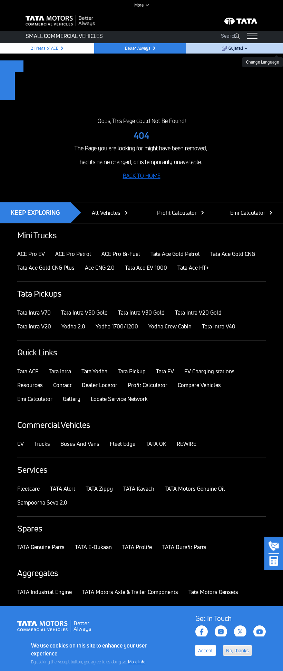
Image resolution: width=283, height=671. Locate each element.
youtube (259, 631)
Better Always (137, 48)
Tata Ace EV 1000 (146, 267)
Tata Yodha (94, 371)
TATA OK (156, 444)
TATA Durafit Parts (184, 547)
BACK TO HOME (141, 176)
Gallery (71, 399)
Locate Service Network (119, 399)
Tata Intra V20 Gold (198, 312)
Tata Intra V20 (34, 326)
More (139, 5)
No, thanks (237, 650)
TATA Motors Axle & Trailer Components (130, 592)
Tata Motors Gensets (213, 592)
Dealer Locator (99, 385)
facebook (201, 631)
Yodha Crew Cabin (170, 326)
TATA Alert (62, 488)
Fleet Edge (122, 444)
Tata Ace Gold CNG (232, 254)
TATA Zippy (99, 488)
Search (229, 35)
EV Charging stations (209, 371)
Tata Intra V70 (34, 312)
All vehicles (106, 213)
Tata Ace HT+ (193, 267)
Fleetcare (28, 488)
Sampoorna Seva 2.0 (42, 502)
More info (136, 662)
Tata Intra (60, 371)
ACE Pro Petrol (73, 254)
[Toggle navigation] (252, 36)
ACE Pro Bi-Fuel (120, 254)
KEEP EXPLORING (35, 212)
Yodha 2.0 (73, 326)
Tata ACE (27, 371)
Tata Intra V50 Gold (84, 312)
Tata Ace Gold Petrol (175, 254)
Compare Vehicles (199, 385)
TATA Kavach (138, 488)
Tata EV (165, 371)
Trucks (42, 444)
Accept (205, 650)
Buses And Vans (79, 444)
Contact (62, 385)
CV (20, 444)
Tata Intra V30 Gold (141, 312)
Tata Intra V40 (218, 326)
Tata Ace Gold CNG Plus (46, 267)
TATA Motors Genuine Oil (195, 488)
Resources (30, 385)
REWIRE (186, 444)
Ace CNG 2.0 (100, 267)
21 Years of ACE (44, 48)
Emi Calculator (247, 213)
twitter (240, 631)
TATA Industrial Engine (44, 592)
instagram (221, 631)
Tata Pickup (132, 371)
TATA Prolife (137, 547)
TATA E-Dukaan (93, 547)
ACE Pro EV (31, 254)
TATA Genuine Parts (41, 547)
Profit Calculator (177, 213)
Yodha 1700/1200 (117, 326)
